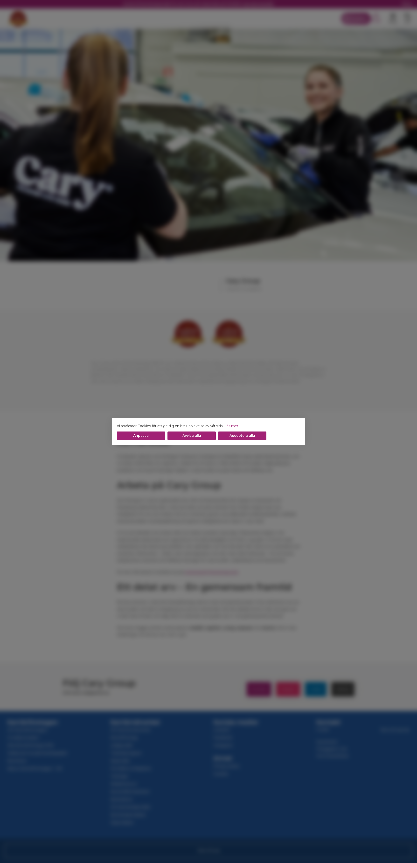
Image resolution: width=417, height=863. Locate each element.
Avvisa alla (191, 435)
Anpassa (141, 435)
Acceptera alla (242, 435)
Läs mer (231, 426)
